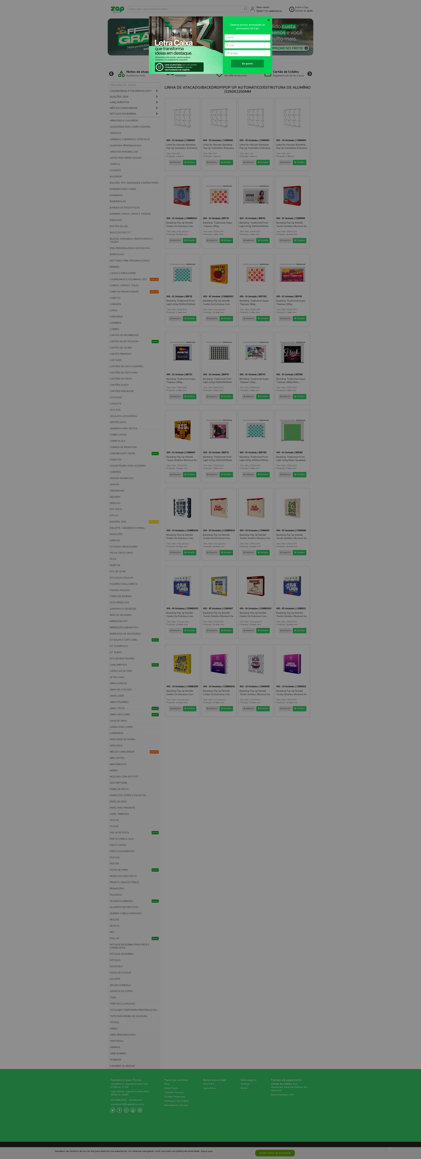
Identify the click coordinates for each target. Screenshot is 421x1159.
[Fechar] (268, 20)
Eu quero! (247, 63)
